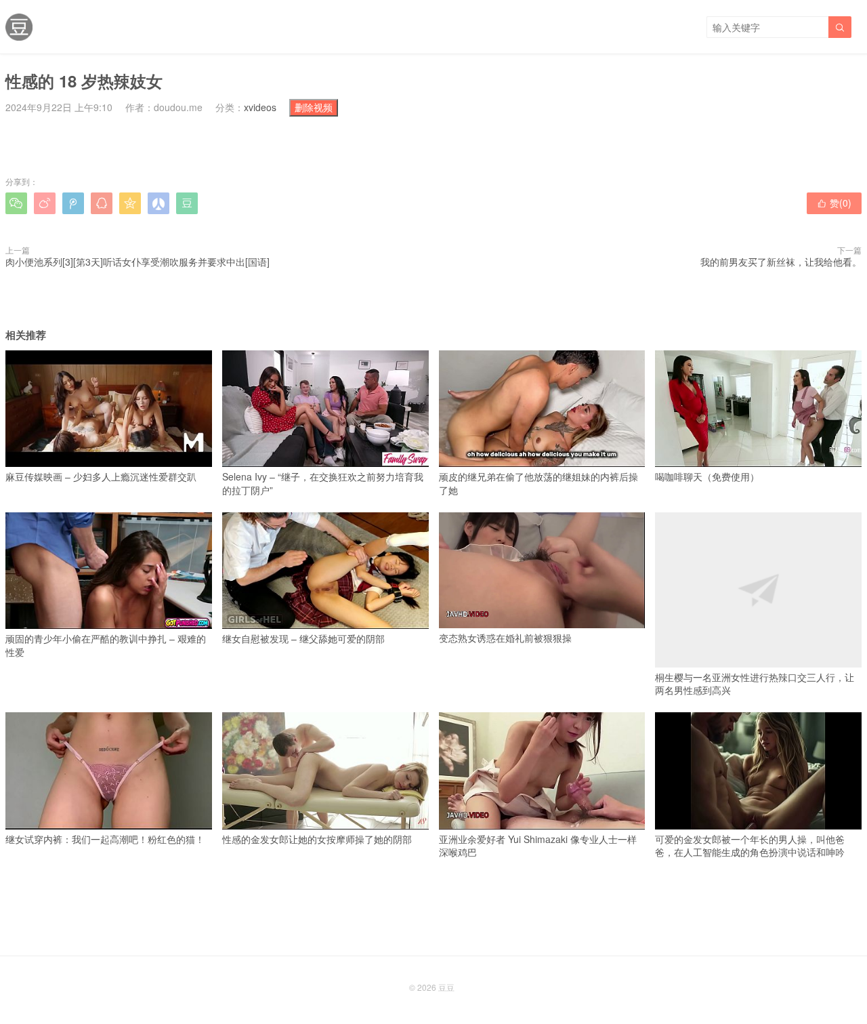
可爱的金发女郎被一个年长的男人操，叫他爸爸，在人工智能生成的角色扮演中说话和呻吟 (750, 845)
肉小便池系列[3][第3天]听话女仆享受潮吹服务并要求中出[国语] (137, 261)
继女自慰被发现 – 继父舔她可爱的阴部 (303, 638)
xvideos (260, 107)
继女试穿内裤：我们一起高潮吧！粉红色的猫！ (105, 838)
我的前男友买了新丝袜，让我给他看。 (781, 261)
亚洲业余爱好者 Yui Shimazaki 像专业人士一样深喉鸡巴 (538, 845)
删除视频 (314, 107)
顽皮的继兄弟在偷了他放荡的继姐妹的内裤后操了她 (538, 483)
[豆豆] (19, 27)
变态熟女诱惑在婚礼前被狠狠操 (505, 637)
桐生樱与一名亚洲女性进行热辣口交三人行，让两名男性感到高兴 (754, 683)
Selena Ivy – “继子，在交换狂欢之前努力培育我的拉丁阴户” (322, 483)
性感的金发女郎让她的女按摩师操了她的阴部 (317, 838)
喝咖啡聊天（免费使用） (707, 476)
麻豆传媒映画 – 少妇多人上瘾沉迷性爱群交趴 (100, 476)
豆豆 (446, 987)
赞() (834, 202)
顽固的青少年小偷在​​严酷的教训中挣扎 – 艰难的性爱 (105, 645)
